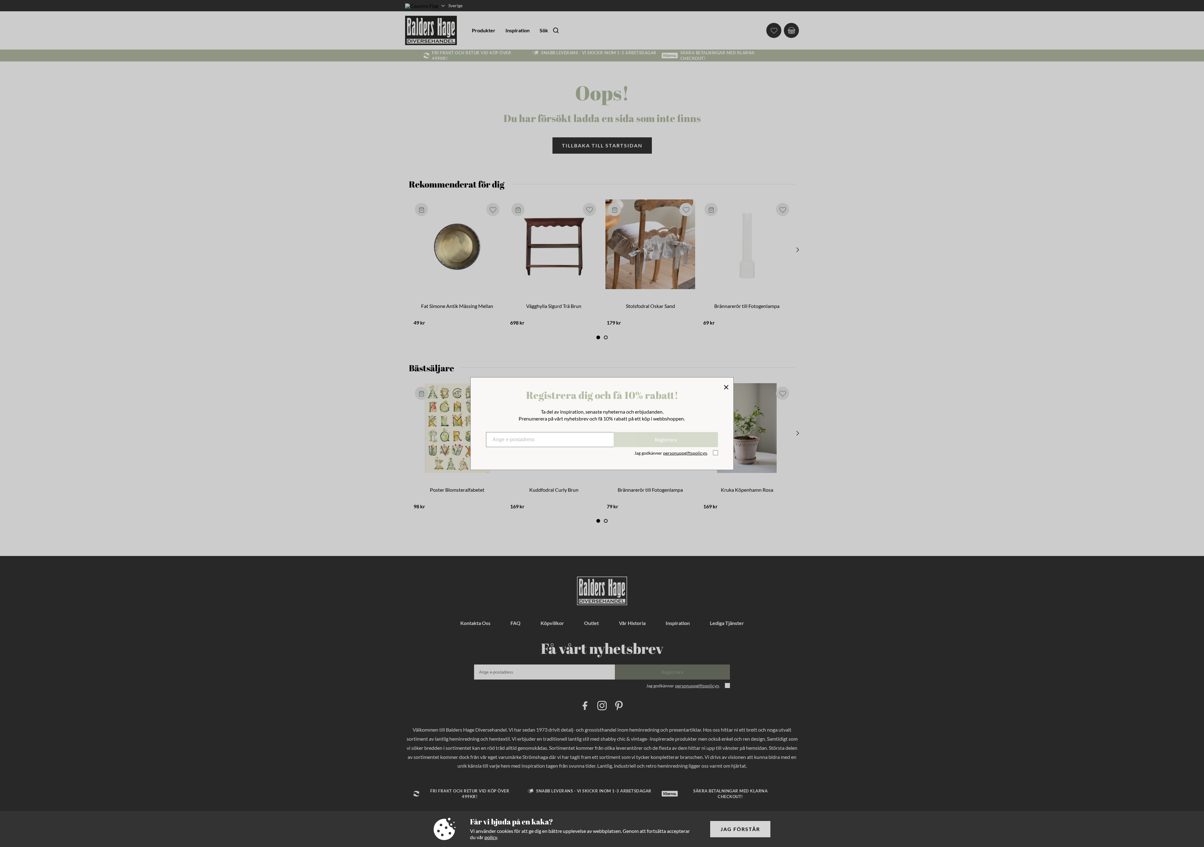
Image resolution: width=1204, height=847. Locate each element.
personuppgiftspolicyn (685, 453)
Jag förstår (740, 829)
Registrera (666, 439)
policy (490, 837)
